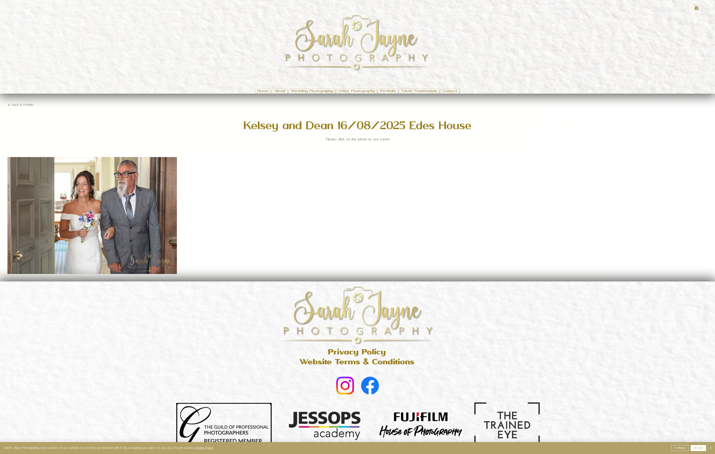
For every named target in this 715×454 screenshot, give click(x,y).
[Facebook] (370, 385)
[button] (696, 7)
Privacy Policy (204, 448)
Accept (698, 448)
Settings (679, 448)
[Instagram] (345, 385)
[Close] (710, 448)
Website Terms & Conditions (356, 362)
